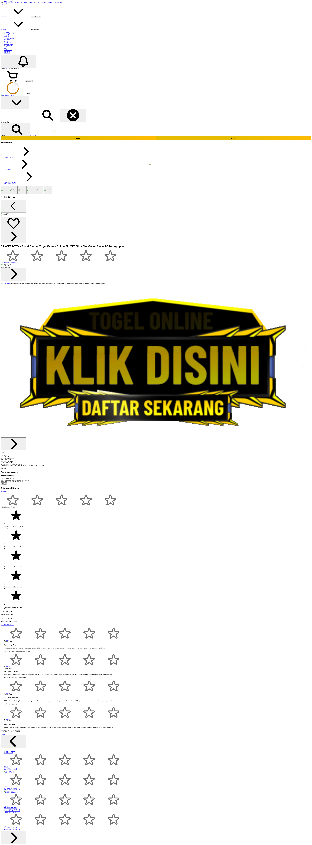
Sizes (5, 48)
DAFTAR (233, 138)
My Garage (7, 47)
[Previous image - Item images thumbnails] (13, 206)
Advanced (33, 135)
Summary (6, 32)
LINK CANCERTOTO (31, 2)
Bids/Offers (7, 35)
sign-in (7, 68)
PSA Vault (7, 53)
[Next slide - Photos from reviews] (13, 837)
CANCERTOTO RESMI (57, 2)
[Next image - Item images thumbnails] (13, 236)
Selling (6, 41)
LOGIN (78, 138)
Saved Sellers (8, 45)
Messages (7, 51)
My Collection (8, 50)
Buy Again (7, 39)
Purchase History (9, 38)
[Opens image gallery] (1, 216)
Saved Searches (8, 44)
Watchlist (6, 36)
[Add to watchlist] (13, 223)
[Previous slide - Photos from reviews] (13, 741)
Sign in (7, 2)
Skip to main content (6, 1)
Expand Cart (29, 81)
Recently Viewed (9, 34)
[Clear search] (73, 115)
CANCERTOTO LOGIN (44, 2)
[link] (13, 274)
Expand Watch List (36, 16)
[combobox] (18, 121)
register (13, 2)
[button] (15, 129)
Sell (2, 4)
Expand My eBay (35, 29)
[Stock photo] (5, 190)
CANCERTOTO (20, 2)
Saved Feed (7, 42)
